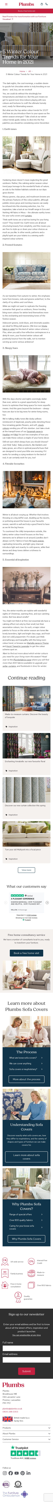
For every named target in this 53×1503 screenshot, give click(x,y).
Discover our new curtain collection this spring (25, 805)
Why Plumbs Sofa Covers (26, 1238)
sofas (5, 666)
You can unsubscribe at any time (26, 1335)
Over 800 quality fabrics (21, 1220)
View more (26, 870)
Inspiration (13, 726)
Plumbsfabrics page (22, 659)
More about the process (26, 1079)
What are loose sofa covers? (23, 1057)
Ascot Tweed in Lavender (17, 646)
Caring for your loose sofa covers (21, 1227)
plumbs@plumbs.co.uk (12, 1408)
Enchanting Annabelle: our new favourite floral (25, 761)
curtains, (12, 666)
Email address (10, 1354)
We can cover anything (20, 1063)
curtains (28, 215)
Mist (16, 434)
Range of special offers (20, 1214)
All (29, 71)
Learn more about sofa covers (26, 1156)
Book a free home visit (26, 11)
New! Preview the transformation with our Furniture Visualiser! (24, 17)
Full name (8, 1342)
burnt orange (38, 540)
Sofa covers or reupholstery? (23, 1069)
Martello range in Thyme (38, 643)
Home (22, 71)
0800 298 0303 (10, 1411)
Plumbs (26, 4)
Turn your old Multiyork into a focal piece (23, 849)
